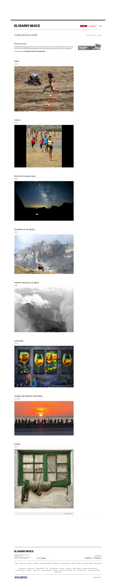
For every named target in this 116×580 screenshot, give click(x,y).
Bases (100, 35)
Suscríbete (84, 26)
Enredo (17, 444)
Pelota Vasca (85, 568)
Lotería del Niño (58, 572)
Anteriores (68, 513)
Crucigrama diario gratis (46, 570)
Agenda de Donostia (93, 568)
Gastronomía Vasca (31, 568)
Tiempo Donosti (62, 570)
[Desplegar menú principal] (101, 26)
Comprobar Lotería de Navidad (94, 570)
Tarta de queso (68, 568)
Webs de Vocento (97, 577)
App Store (89, 558)
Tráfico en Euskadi (36, 570)
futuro (16, 61)
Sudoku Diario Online (53, 568)
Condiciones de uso (56, 563)
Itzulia (74, 570)
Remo (47, 568)
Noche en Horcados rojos (24, 176)
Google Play (97, 558)
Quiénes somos (23, 563)
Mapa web (79, 563)
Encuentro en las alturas (24, 229)
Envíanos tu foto (91, 35)
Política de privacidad (65, 563)
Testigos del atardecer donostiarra (28, 396)
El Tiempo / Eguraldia (20, 570)
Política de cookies (98, 563)
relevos (17, 120)
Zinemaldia (61, 568)
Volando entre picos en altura (26, 283)
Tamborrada (69, 570)
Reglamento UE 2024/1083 (45, 563)
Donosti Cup (55, 570)
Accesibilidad (36, 563)
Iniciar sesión (93, 26)
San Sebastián (29, 570)
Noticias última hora (40, 568)
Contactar (16, 563)
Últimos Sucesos (22, 568)
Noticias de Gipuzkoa (77, 568)
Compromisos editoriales (88, 563)
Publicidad (73, 563)
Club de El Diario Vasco (81, 570)
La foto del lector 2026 (25, 35)
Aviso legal (29, 563)
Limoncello (18, 341)
